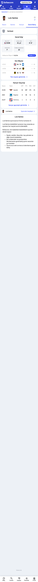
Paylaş (31, 55)
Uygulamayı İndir (26, 2)
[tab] (4, 24)
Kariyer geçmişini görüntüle (18, 105)
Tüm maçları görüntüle (17, 77)
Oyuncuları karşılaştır (27, 111)
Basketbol (4, 12)
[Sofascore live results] (8, 2)
